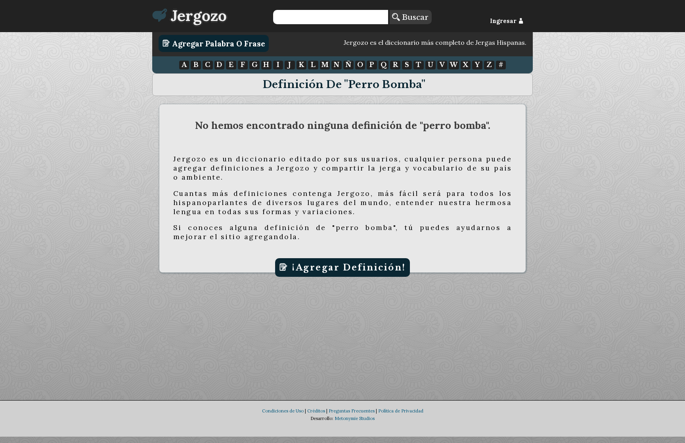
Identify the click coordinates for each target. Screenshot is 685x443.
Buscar (414, 17)
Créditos (316, 411)
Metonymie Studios (355, 418)
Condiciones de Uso (283, 411)
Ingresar (504, 21)
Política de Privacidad (400, 411)
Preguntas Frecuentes (352, 411)
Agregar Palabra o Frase (217, 43)
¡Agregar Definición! (347, 267)
